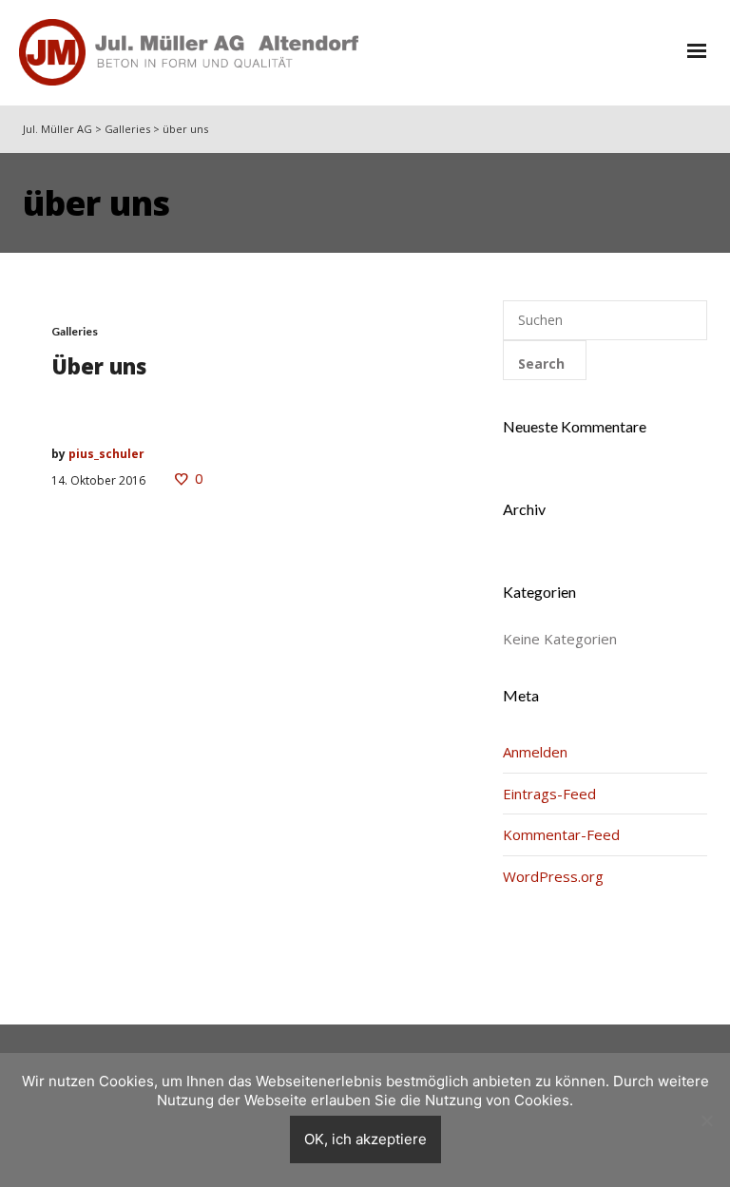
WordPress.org (553, 876)
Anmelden (535, 751)
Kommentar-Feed (561, 834)
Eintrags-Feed (549, 793)
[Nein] (706, 1120)
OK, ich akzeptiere (365, 1139)
